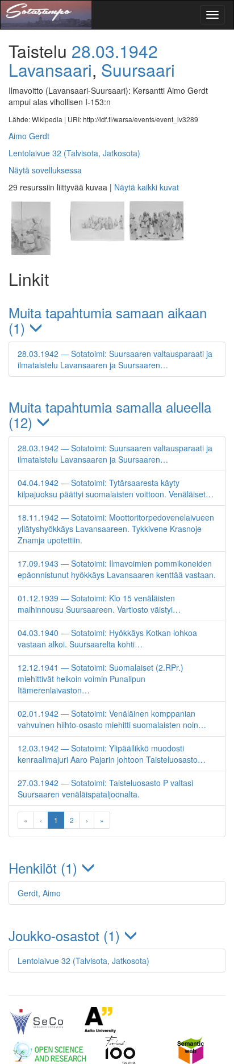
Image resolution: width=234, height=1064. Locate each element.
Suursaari (138, 69)
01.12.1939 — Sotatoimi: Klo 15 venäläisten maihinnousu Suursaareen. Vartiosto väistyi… (99, 603)
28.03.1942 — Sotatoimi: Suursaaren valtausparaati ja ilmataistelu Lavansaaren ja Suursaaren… (115, 359)
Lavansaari (50, 69)
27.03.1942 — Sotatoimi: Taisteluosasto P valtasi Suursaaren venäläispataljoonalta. (105, 788)
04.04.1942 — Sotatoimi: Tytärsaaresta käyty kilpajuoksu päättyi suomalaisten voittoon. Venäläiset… (116, 488)
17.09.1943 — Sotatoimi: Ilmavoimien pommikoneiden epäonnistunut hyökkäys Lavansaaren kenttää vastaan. (117, 569)
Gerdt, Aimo (39, 893)
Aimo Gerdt (29, 136)
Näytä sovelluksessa (45, 170)
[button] (117, 320)
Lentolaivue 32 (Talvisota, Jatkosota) (74, 153)
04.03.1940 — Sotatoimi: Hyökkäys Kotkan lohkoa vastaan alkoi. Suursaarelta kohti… (107, 638)
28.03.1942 (115, 51)
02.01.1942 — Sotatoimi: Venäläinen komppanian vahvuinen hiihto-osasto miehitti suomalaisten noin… (112, 719)
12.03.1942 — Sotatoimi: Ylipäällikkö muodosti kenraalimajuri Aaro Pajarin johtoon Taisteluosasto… (112, 753)
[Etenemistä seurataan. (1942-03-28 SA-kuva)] (97, 251)
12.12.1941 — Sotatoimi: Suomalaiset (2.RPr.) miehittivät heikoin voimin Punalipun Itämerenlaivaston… (100, 679)
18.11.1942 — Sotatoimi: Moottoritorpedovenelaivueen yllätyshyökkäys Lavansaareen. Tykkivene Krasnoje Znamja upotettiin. (116, 529)
